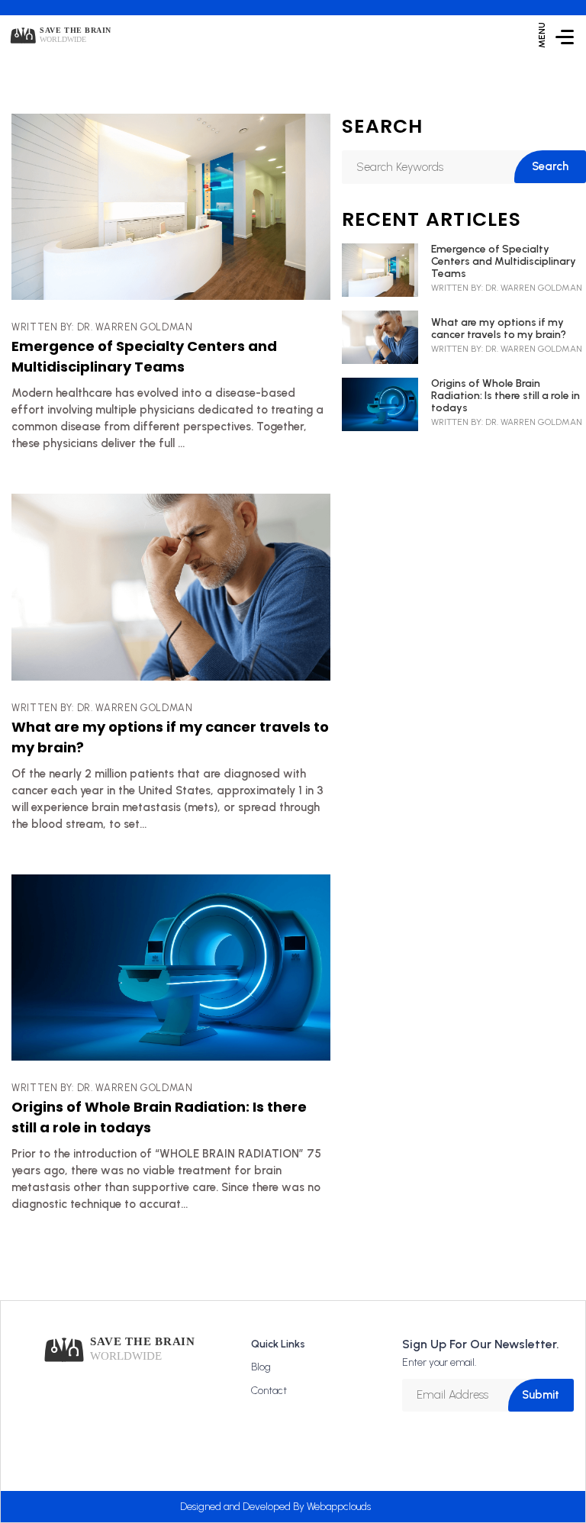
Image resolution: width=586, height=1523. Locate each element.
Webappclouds (339, 1506)
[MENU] (564, 36)
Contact (269, 1390)
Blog (261, 1366)
